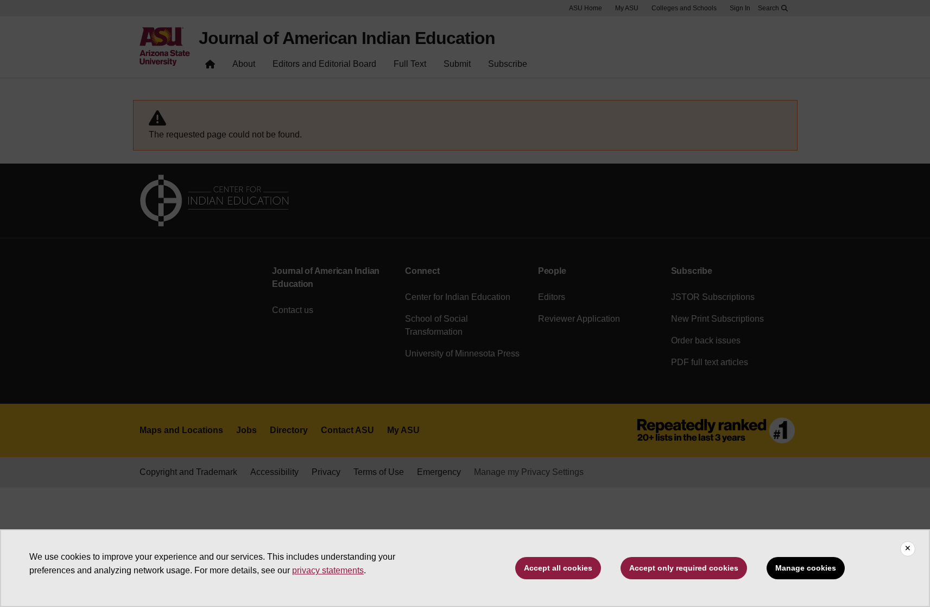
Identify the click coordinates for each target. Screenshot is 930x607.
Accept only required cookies (683, 568)
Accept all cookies (558, 568)
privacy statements (328, 570)
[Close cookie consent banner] (907, 548)
